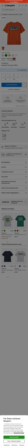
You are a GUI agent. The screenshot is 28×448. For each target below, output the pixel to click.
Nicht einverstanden (13, 441)
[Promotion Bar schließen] (26, 1)
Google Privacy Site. (19, 433)
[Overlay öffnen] (17, 2)
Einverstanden (14, 437)
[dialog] (14, 431)
